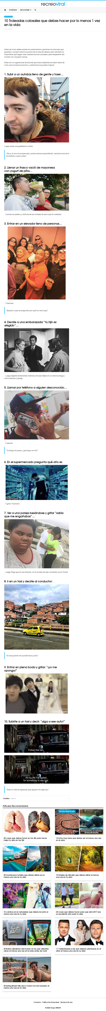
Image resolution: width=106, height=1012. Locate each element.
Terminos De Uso (66, 1002)
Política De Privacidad (50, 1002)
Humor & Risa (8, 16)
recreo (53, 4)
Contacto (37, 1002)
